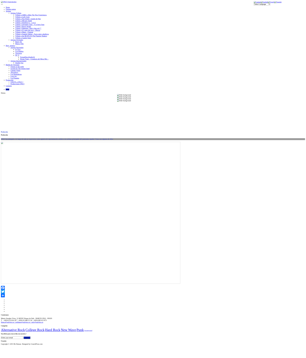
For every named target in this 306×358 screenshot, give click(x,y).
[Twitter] (153, 292)
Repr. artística (10, 46)
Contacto (9, 86)
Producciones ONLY (18, 84)
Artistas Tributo (16, 13)
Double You (19, 63)
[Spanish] (277, 2)
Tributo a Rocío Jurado (23, 26)
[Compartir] (153, 295)
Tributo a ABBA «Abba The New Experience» (31, 15)
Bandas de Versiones (12, 65)
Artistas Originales (17, 40)
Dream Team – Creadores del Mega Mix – (34, 59)
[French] (271, 2)
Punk (80, 330)
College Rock (35, 330)
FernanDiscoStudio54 (27, 57)
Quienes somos (11, 9)
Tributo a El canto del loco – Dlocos (27, 30)
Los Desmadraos (16, 74)
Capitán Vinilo (15, 70)
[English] (264, 2)
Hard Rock (52, 330)
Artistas (8, 11)
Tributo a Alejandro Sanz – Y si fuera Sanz (29, 24)
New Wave (68, 330)
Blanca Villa (19, 44)
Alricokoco (14, 72)
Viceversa (18, 53)
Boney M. (18, 42)
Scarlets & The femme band (20, 69)
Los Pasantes (15, 78)
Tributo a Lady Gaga (22, 17)
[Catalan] (257, 2)
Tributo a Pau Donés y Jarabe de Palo (28, 19)
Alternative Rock (13, 330)
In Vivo (17, 49)
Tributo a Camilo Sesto (23, 38)
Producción (9, 80)
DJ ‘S (17, 55)
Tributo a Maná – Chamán (24, 32)
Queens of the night (17, 67)
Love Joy (14, 76)
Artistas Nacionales (17, 47)
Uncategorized (88, 330)
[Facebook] (153, 288)
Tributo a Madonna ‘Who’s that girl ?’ (28, 28)
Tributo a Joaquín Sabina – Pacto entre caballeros (32, 34)
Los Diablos (19, 51)
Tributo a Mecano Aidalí (23, 21)
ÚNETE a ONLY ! (17, 82)
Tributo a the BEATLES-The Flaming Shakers (31, 36)
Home (8, 7)
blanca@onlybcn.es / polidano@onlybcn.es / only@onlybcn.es (22, 322)
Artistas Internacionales (18, 61)
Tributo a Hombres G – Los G (25, 23)
